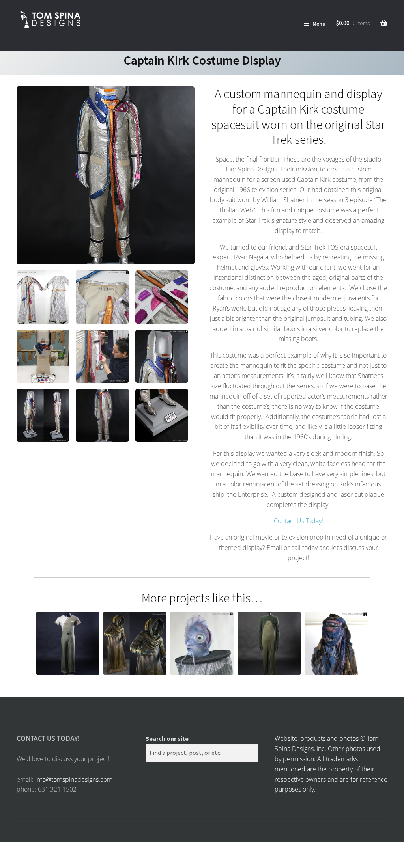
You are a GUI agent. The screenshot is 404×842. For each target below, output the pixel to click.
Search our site (167, 738)
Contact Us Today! (298, 520)
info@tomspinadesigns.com (73, 779)
